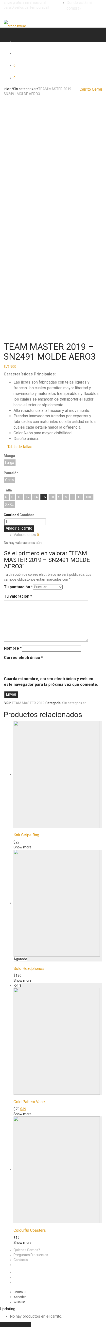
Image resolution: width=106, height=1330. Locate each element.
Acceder (20, 1297)
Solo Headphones (29, 968)
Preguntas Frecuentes (31, 1255)
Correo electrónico (23, 657)
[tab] (58, 535)
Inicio (8, 89)
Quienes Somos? (27, 1250)
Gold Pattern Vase (29, 1101)
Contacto (21, 1260)
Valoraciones (26, 534)
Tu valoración (18, 596)
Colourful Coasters (30, 1230)
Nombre (13, 648)
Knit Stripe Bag (26, 835)
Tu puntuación (18, 587)
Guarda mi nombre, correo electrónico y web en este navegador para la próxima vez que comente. (51, 681)
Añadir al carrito (19, 528)
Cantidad (11, 515)
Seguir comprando (15, 1324)
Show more (23, 847)
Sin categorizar (25, 89)
